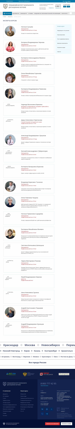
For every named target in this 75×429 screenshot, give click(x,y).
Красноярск (46, 357)
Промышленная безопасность (27, 398)
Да (64, 6)
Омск (56, 357)
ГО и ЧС (22, 411)
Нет (68, 6)
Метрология (23, 394)
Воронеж (26, 357)
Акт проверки (6, 396)
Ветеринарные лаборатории (26, 407)
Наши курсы (24, 391)
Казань (37, 351)
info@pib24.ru (51, 7)
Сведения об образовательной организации (47, 13)
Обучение (8, 13)
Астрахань (6, 357)
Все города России (37, 362)
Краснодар (10, 345)
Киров (27, 351)
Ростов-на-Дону (67, 357)
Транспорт (22, 409)
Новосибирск (50, 345)
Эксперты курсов (60, 26)
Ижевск (36, 357)
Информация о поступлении (63, 30)
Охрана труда (23, 396)
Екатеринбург (51, 351)
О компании (6, 391)
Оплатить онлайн (66, 423)
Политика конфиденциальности (10, 404)
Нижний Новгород (11, 351)
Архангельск (67, 351)
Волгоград (17, 357)
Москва (30, 345)
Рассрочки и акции (61, 47)
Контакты (64, 13)
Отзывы (30, 13)
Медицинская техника (25, 402)
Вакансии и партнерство (62, 43)
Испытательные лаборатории (26, 404)
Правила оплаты (6, 400)
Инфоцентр (24, 13)
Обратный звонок (44, 385)
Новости (59, 51)
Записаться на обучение (52, 423)
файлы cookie (65, 413)
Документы (16, 13)
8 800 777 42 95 (48, 383)
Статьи (4, 398)
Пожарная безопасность (25, 400)
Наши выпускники (61, 34)
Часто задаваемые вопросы (63, 39)
